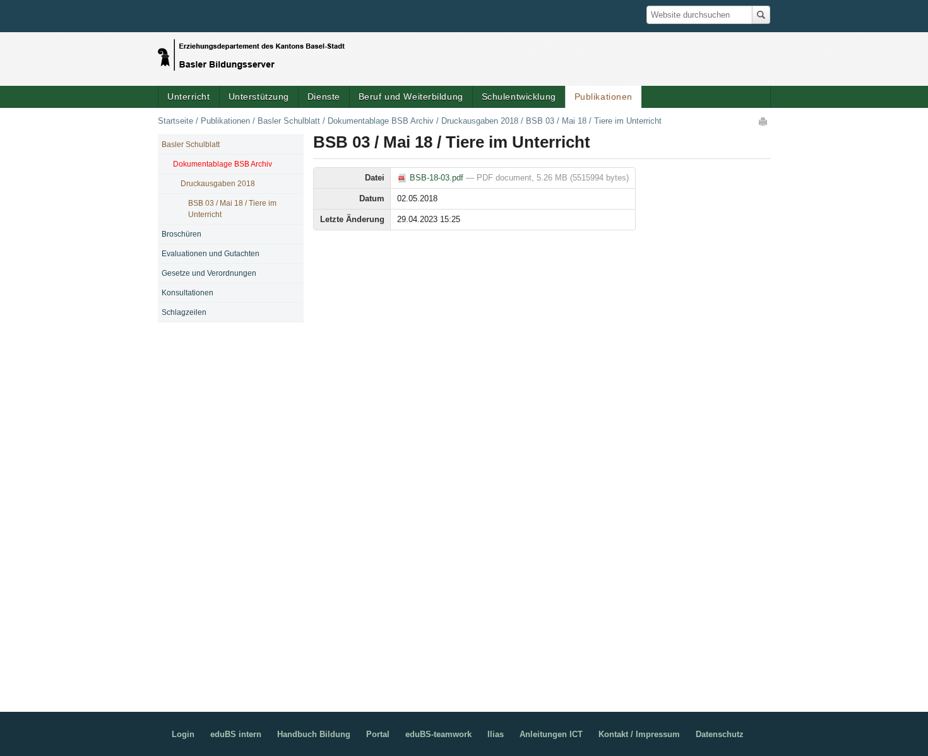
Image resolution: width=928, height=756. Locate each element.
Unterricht (188, 97)
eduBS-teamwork (438, 734)
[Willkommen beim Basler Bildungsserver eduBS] (251, 52)
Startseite (175, 121)
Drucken (764, 121)
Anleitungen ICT (551, 734)
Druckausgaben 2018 (479, 121)
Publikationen (603, 97)
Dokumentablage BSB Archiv (381, 121)
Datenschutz (720, 734)
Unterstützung (259, 97)
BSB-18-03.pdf (436, 177)
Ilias (495, 734)
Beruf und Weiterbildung (411, 97)
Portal (378, 734)
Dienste (323, 97)
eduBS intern (235, 734)
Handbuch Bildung (313, 734)
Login (183, 734)
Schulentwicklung (519, 97)
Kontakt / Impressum (639, 734)
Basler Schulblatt (289, 121)
